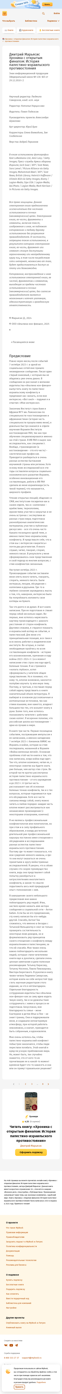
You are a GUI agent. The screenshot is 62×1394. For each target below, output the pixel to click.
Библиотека (31, 21)
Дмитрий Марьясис (31, 1145)
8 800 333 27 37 (11, 1358)
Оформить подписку (31, 1152)
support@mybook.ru (31, 1358)
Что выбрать (8, 21)
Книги (10, 30)
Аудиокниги (27, 30)
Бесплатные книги (51, 30)
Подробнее (41, 1382)
